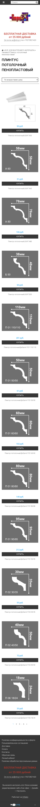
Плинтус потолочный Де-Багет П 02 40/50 (20, 665)
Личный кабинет (8, 758)
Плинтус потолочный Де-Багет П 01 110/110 (20, 347)
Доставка (6, 746)
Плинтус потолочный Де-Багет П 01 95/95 (20, 559)
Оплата (5, 749)
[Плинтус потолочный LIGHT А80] (20, 211)
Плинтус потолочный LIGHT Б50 (20, 294)
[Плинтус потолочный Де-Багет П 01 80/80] (20, 476)
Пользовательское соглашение (15, 743)
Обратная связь (8, 755)
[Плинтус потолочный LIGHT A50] (20, 105)
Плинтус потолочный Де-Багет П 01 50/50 (20, 400)
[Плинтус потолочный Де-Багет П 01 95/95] (20, 529)
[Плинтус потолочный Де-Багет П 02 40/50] (20, 635)
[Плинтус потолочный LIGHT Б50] (20, 264)
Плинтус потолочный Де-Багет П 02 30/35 (20, 612)
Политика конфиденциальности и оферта (18, 740)
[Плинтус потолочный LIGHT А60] (20, 158)
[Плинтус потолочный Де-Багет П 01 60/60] (20, 423)
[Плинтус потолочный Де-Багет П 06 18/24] (20, 688)
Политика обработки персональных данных (19, 761)
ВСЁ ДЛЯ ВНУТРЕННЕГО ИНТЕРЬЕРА (19, 50)
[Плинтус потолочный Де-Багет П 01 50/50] (20, 370)
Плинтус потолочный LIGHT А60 (20, 188)
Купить (20, 131)
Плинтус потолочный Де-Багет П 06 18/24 (20, 718)
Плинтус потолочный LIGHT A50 (20, 135)
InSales (25, 797)
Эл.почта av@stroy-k (12, 40)
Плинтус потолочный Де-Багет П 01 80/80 (20, 506)
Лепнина (5, 52)
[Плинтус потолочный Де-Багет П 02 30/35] (20, 582)
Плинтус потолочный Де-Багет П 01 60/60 (20, 453)
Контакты (6, 752)
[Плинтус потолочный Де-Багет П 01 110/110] (20, 317)
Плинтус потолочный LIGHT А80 (20, 241)
